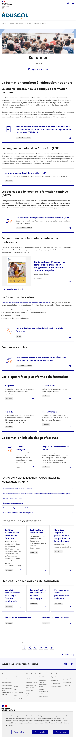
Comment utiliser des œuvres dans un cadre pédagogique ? (38, 594)
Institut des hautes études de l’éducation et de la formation (25, 302)
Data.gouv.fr (54, 680)
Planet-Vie (41, 677)
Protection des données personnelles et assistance (61, 594)
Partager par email (46, 648)
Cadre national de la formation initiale (17, 489)
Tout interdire (40, 732)
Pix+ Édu (9, 411)
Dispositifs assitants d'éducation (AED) (18, 512)
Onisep (16, 686)
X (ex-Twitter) (72, 663)
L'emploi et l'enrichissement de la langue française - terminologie (12, 595)
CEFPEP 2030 (48, 385)
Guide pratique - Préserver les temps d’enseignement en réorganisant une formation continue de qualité (49, 266)
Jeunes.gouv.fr (67, 682)
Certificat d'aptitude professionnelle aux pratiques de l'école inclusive (62, 535)
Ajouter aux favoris (40, 69)
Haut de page (69, 655)
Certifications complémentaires (38, 531)
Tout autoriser (61, 732)
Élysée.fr (53, 677)
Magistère (9, 385)
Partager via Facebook (24, 648)
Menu (73, 3)
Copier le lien (52, 648)
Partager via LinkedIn (41, 648)
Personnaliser (19, 732)
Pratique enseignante (33, 23)
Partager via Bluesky (35, 648)
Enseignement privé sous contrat (15, 508)
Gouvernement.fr (56, 683)
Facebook (65, 663)
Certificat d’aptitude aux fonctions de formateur (12, 534)
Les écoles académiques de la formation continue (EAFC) (43, 217)
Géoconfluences (43, 696)
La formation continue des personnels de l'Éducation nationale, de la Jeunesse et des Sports (41, 359)
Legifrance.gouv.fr (56, 686)
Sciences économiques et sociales (43, 691)
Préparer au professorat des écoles (55, 448)
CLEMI (15, 696)
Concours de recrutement (13, 503)
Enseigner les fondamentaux (55, 617)
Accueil (4, 23)
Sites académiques (19, 699)
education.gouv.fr (7, 682)
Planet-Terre (29, 690)
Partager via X (30, 648)
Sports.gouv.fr (67, 685)
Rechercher (68, 3)
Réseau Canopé (49, 411)
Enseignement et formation (17, 23)
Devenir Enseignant (7, 685)
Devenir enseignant (21, 448)
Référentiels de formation (12, 498)
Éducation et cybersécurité (18, 617)
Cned (15, 689)
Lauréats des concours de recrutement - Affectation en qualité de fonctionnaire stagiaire (36, 493)
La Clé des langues (31, 682)
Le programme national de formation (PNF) (25, 173)
